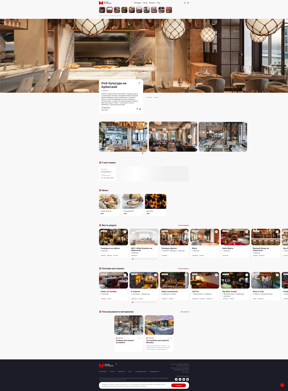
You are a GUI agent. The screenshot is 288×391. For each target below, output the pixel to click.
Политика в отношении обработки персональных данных (179, 364)
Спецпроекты (154, 371)
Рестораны (137, 2)
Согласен (178, 385)
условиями (131, 384)
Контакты (152, 2)
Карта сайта (185, 372)
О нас (158, 2)
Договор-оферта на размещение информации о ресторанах (180, 368)
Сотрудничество (141, 371)
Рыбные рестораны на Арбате (125, 341)
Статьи (145, 2)
